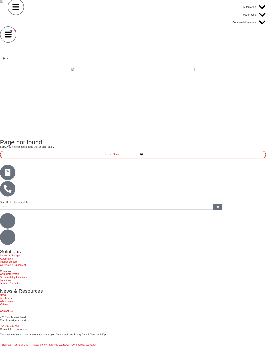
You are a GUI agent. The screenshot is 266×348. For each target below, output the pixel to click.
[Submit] (217, 207)
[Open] (7, 58)
